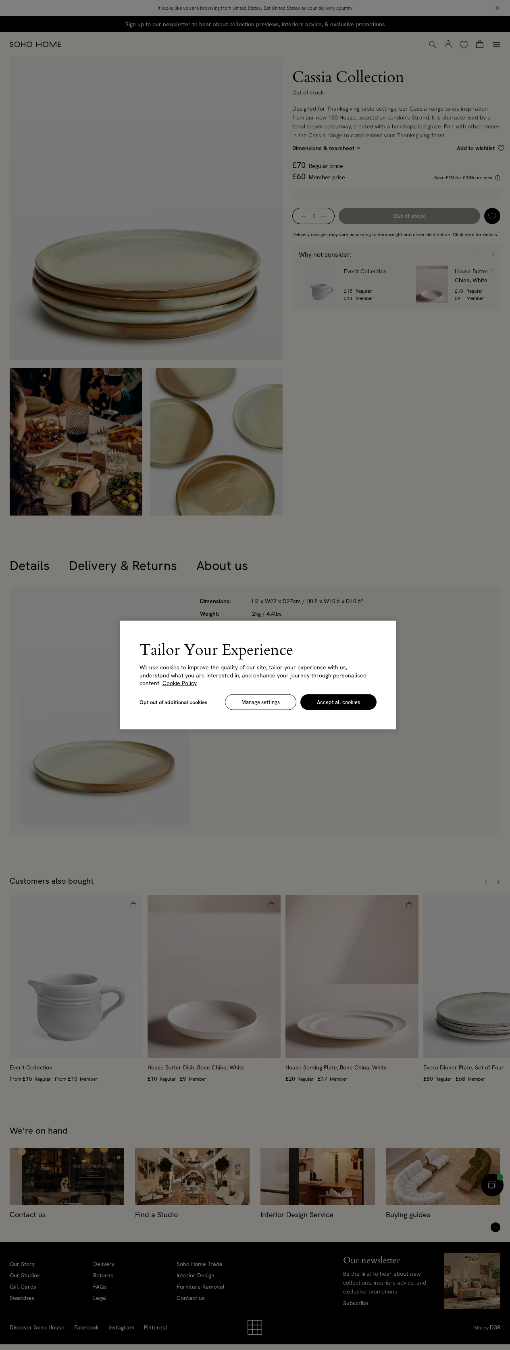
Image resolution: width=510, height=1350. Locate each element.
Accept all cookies (338, 701)
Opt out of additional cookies (173, 701)
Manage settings (260, 701)
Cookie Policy (179, 683)
